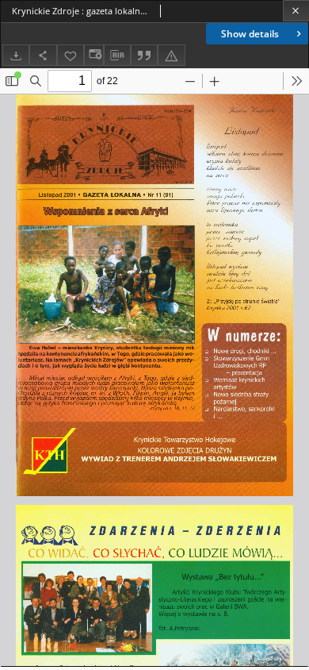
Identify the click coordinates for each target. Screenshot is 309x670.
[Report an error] (171, 55)
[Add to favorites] (70, 55)
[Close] (296, 10)
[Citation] (144, 55)
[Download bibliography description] (117, 55)
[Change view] (93, 55)
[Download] (15, 55)
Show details (250, 33)
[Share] (42, 55)
